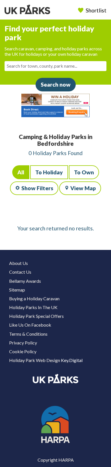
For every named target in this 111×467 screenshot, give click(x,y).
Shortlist (96, 10)
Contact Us (20, 272)
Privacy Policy (23, 342)
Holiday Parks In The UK (33, 307)
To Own (84, 172)
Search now (56, 84)
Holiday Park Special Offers (36, 316)
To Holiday (49, 172)
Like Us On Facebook (30, 324)
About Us (18, 263)
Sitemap (17, 289)
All (20, 172)
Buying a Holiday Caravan (34, 298)
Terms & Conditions (28, 334)
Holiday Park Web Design (34, 360)
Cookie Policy (22, 351)
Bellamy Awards (25, 281)
